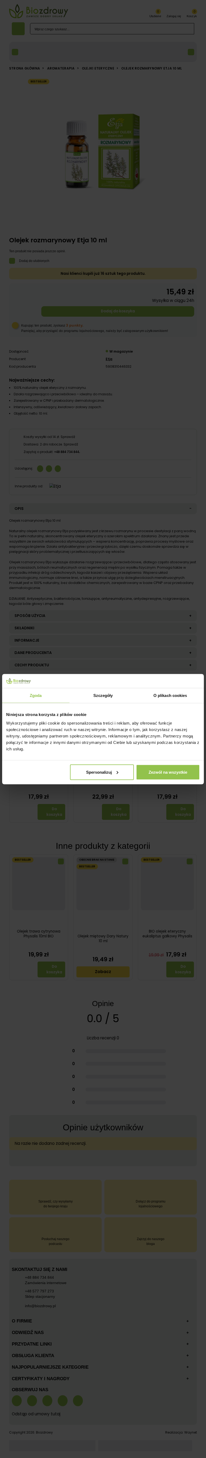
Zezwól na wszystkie (168, 772)
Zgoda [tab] (36, 695)
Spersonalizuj (99, 772)
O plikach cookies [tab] (170, 695)
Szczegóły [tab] (103, 695)
